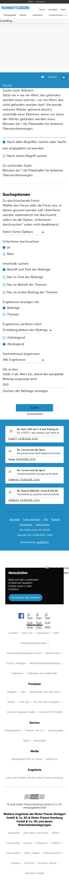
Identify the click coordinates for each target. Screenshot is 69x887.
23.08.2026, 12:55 (30, 480)
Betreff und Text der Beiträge (28, 269)
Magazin (12, 691)
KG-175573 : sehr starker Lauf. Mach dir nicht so (39, 433)
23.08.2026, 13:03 (26, 459)
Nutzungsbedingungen (33, 643)
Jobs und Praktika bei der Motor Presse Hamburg (34, 777)
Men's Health (31, 853)
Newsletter (39, 740)
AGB (55, 633)
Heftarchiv (52, 759)
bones (11, 459)
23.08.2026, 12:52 (30, 500)
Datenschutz (42, 525)
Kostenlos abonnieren (25, 597)
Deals (26, 740)
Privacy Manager (16, 663)
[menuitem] (52, 77)
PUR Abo (24, 702)
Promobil (29, 863)
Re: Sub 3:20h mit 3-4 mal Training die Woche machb (39, 429)
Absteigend (15, 344)
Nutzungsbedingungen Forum (24, 653)
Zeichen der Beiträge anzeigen (25, 391)
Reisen (11, 702)
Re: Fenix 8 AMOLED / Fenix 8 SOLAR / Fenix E (39, 491)
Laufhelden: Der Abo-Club (44, 691)
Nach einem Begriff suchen (27, 156)
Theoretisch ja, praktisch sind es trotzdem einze (39, 494)
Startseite (14, 520)
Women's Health (34, 873)
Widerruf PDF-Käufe (50, 712)
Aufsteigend (16, 337)
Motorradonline (52, 853)
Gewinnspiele (55, 730)
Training (22, 15)
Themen (13, 314)
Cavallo (27, 843)
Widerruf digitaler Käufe (21, 712)
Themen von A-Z (34, 730)
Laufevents (37, 15)
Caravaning (12, 843)
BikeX (55, 832)
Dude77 (12, 439)
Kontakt (13, 633)
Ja (8, 247)
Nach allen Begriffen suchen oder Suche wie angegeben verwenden (34, 145)
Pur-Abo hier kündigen (46, 702)
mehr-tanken (13, 853)
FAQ (46, 520)
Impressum (42, 633)
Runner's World (47, 863)
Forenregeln (26, 525)
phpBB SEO (42, 542)
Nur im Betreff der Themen (27, 284)
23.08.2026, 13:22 (28, 439)
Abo (23, 691)
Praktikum (17, 673)
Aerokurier (14, 832)
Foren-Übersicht (31, 520)
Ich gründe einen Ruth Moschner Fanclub (38, 453)
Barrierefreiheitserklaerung (45, 663)
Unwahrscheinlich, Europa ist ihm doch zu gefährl (39, 474)
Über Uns (27, 633)
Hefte (30, 2)
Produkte (40, 2)
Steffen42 (13, 480)
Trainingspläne (9, 15)
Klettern (56, 843)
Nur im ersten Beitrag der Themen (32, 292)
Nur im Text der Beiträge (25, 277)
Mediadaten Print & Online (27, 759)
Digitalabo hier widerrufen (42, 673)
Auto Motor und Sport (36, 832)
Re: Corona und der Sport (31, 450)
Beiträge (13, 308)
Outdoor (15, 863)
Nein (10, 254)
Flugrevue (41, 843)
